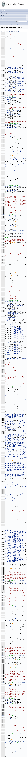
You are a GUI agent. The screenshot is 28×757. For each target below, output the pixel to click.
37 (2, 96)
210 (2, 387)
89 (2, 185)
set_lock (19, 148)
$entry (16, 218)
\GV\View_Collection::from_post (14, 230)
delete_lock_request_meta (13, 114)
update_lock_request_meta (13, 175)
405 (2, 733)
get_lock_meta (10, 658)
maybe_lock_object (10, 606)
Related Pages (4, 13)
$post (16, 216)
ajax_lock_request (10, 97)
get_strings (9, 324)
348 (2, 655)
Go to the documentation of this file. (10, 31)
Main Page (3, 10)
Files (14, 18)
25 (2, 65)
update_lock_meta (10, 699)
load (19, 65)
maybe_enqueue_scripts (11, 215)
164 (2, 300)
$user (16, 160)
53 (2, 123)
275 (2, 522)
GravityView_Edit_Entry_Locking (14, 49)
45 (2, 109)
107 (2, 214)
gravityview (8, 219)
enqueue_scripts (19, 281)
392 (2, 715)
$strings (12, 326)
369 (2, 682)
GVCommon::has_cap (20, 158)
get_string (18, 428)
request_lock (9, 101)
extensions (8, 23)
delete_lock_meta (11, 627)
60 (2, 135)
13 (2, 48)
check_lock (13, 143)
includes (2, 23)
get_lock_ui (9, 348)
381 (2, 698)
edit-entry (15, 23)
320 (2, 605)
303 (2, 580)
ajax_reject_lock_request (12, 110)
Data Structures (14, 15)
